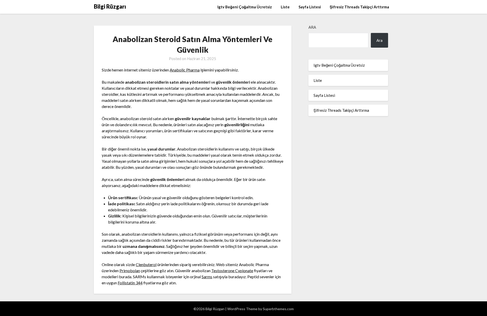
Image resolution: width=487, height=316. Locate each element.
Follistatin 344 (130, 282)
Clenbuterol (146, 264)
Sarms (207, 276)
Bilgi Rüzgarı (110, 6)
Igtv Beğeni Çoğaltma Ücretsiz (244, 7)
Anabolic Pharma (185, 69)
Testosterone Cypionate (232, 270)
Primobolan (129, 270)
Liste (285, 7)
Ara (312, 27)
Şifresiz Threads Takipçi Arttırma (359, 7)
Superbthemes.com (278, 309)
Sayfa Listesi (310, 7)
